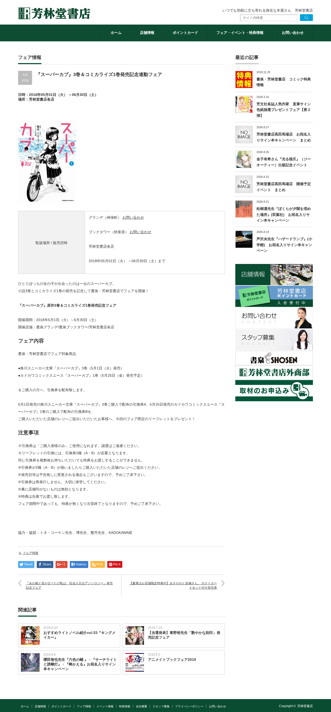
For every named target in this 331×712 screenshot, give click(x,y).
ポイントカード (185, 33)
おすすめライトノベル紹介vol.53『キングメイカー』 (79, 635)
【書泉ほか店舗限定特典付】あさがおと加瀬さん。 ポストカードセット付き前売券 (173, 585)
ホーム (116, 33)
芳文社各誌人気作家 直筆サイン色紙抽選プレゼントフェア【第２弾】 (284, 110)
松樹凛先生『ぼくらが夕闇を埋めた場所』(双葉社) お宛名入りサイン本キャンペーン (284, 214)
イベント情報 (105, 706)
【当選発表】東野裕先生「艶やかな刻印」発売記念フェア (184, 635)
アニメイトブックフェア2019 (172, 659)
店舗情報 (147, 33)
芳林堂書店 (305, 706)
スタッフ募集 (161, 706)
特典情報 (124, 706)
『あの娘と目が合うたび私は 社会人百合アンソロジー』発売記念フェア (69, 585)
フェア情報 (30, 553)
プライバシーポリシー (189, 706)
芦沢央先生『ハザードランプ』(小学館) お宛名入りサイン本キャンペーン (284, 245)
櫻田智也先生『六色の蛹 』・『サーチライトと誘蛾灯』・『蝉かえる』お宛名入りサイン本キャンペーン (80, 664)
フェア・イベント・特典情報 (240, 33)
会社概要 (141, 706)
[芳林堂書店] (54, 13)
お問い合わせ (293, 33)
